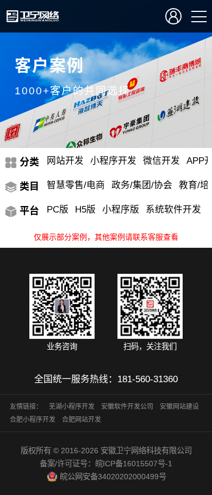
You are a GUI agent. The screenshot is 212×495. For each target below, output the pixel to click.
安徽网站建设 (179, 406)
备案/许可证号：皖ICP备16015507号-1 (106, 463)
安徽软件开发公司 (127, 406)
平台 (29, 210)
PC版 (57, 209)
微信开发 (161, 161)
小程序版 (120, 209)
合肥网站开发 (81, 419)
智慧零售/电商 (76, 185)
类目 (29, 186)
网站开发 (65, 161)
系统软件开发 (173, 209)
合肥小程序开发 (32, 419)
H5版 (85, 209)
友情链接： (26, 406)
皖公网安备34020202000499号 (113, 476)
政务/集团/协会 (141, 185)
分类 (29, 162)
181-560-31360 (147, 379)
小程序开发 (113, 161)
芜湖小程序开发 (72, 406)
